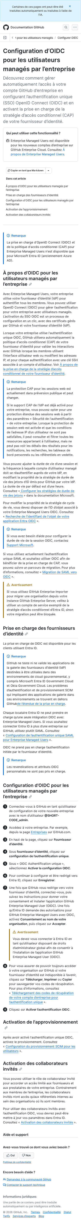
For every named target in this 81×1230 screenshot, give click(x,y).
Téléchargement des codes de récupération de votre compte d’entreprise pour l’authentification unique (41, 997)
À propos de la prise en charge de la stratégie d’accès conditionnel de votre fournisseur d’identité (40, 369)
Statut (67, 1212)
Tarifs (6, 1216)
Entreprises (39, 832)
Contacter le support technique (26, 1184)
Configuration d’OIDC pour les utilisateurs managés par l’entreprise (36, 791)
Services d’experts (24, 1216)
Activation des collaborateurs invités (47, 1122)
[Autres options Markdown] (48, 170)
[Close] (70, 6)
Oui (12, 1155)
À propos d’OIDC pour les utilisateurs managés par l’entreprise (30, 278)
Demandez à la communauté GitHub (29, 1179)
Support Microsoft (20, 545)
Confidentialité (52, 1212)
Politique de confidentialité (17, 1162)
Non (28, 1155)
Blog (41, 1216)
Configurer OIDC (68, 37)
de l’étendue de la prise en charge (41, 704)
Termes (35, 1212)
